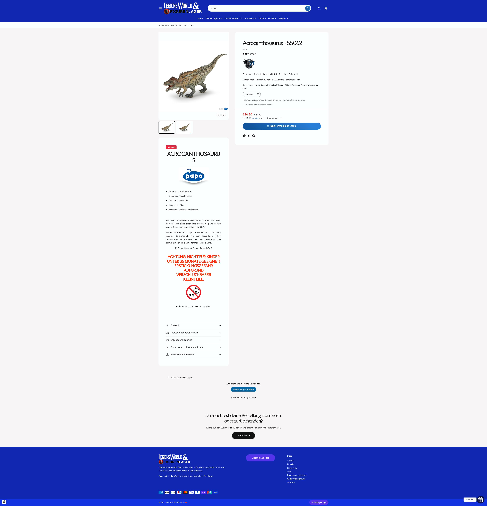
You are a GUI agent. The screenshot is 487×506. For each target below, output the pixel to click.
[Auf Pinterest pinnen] (253, 135)
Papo (245, 49)
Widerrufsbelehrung (296, 479)
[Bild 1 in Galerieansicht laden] (167, 127)
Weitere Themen (266, 18)
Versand (255, 118)
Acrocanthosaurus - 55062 (182, 25)
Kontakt (290, 464)
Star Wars (249, 18)
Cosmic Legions (232, 18)
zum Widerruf (244, 435)
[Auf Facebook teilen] (244, 135)
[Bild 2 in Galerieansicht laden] (184, 127)
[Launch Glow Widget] (480, 499)
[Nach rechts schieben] (224, 115)
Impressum (292, 468)
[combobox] (259, 8)
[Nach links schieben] (218, 115)
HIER (273, 100)
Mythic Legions (213, 18)
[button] (160, 8)
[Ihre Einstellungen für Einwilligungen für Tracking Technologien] (4, 502)
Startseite (165, 25)
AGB (289, 471)
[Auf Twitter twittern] (249, 135)
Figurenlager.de (170, 502)
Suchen (290, 460)
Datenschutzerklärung (297, 475)
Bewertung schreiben (243, 389)
